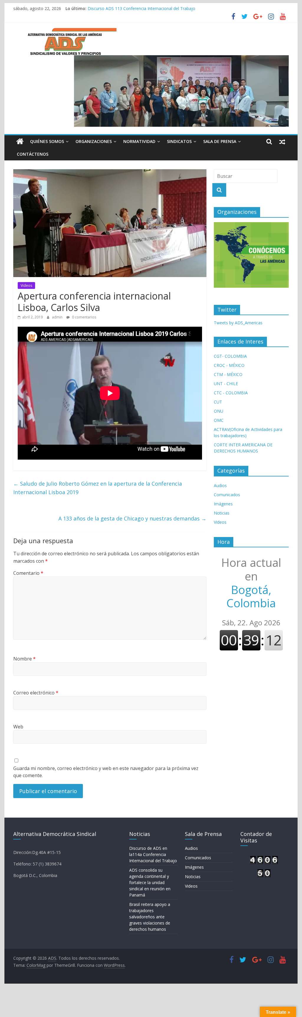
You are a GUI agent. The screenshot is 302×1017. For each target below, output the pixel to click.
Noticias (221, 513)
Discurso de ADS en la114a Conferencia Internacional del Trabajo (153, 854)
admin (57, 317)
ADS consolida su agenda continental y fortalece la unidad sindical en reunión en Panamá (149, 882)
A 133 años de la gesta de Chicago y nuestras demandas (132, 518)
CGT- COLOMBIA (230, 356)
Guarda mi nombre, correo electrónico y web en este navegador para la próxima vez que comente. (105, 772)
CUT (218, 402)
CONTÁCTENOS (32, 154)
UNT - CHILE (226, 383)
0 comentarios (83, 317)
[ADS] (20, 141)
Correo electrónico (35, 692)
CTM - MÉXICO (228, 374)
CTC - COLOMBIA (231, 393)
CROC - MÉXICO (229, 365)
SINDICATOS (179, 141)
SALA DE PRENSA (219, 141)
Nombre (24, 658)
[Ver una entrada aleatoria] (282, 141)
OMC (219, 420)
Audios (220, 485)
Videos (26, 285)
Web (18, 726)
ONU (218, 411)
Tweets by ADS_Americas (238, 323)
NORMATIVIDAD (139, 141)
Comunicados (227, 494)
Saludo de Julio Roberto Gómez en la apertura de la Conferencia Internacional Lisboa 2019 (97, 488)
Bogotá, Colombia (251, 583)
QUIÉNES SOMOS (47, 141)
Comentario (28, 573)
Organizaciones (94, 141)
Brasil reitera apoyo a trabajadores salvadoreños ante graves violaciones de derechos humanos (179, 7)
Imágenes (223, 504)
